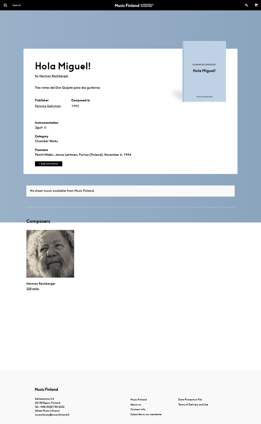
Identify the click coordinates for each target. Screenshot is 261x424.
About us (135, 404)
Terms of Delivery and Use (193, 404)
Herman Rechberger (53, 76)
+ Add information (48, 163)
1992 (75, 106)
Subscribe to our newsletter (146, 414)
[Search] (23, 5)
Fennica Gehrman (48, 106)
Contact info (137, 409)
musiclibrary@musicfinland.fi (52, 414)
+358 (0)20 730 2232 (51, 406)
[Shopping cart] (256, 5)
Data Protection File (190, 399)
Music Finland (138, 399)
